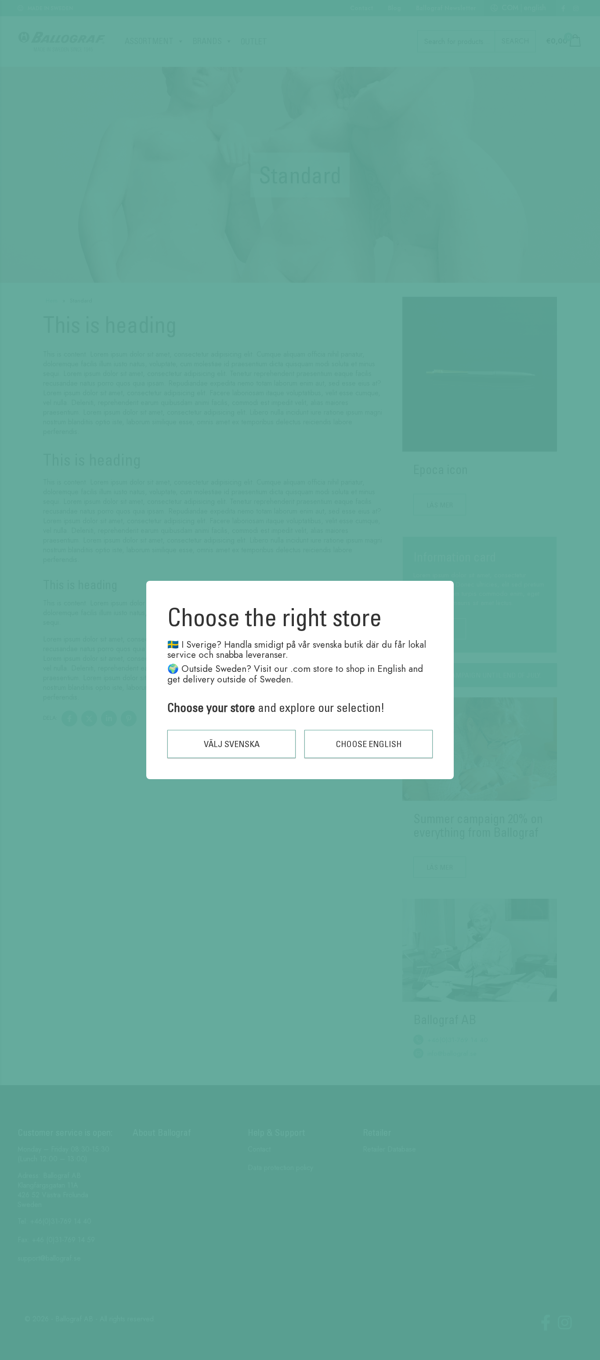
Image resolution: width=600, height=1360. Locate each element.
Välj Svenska (232, 743)
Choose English (368, 743)
